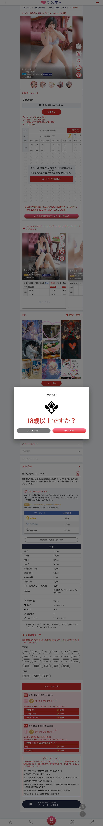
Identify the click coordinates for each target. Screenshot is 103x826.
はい (69, 430)
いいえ (33, 430)
